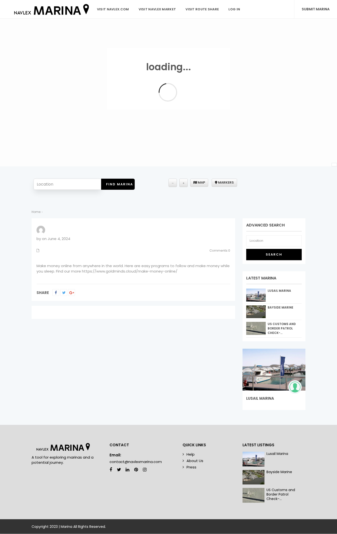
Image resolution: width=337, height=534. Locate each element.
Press (191, 467)
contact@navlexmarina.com (136, 461)
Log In (234, 9)
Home (36, 212)
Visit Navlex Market (157, 9)
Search (274, 254)
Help (191, 454)
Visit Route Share (202, 9)
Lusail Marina (279, 291)
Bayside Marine (280, 307)
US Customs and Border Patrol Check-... (282, 328)
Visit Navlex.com (113, 9)
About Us (195, 460)
